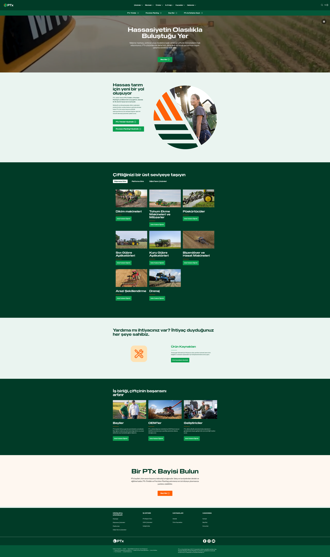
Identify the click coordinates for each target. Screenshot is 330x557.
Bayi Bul (205, 522)
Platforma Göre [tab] (138, 181)
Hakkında (207, 513)
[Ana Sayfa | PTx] (8, 5)
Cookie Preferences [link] (127, 551)
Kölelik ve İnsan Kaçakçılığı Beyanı (141, 550)
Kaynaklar (178, 513)
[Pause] (324, 21)
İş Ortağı (147, 513)
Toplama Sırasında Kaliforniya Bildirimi (123, 550)
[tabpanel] (165, 247)
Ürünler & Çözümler (118, 514)
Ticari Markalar (117, 551)
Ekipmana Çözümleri (119, 522)
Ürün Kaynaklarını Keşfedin (180, 360)
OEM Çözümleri (147, 522)
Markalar (115, 519)
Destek (175, 518)
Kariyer (205, 518)
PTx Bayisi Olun (147, 518)
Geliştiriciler (146, 526)
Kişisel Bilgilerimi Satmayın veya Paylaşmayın (138, 548)
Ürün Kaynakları (177, 522)
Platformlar (116, 526)
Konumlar (205, 526)
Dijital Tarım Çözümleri (119, 529)
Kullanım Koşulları (117, 548)
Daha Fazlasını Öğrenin (123, 218)
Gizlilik (124, 548)
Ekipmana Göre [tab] (120, 181)
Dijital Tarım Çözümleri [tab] (158, 181)
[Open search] (322, 5)
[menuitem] (138, 5)
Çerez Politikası (153, 550)
